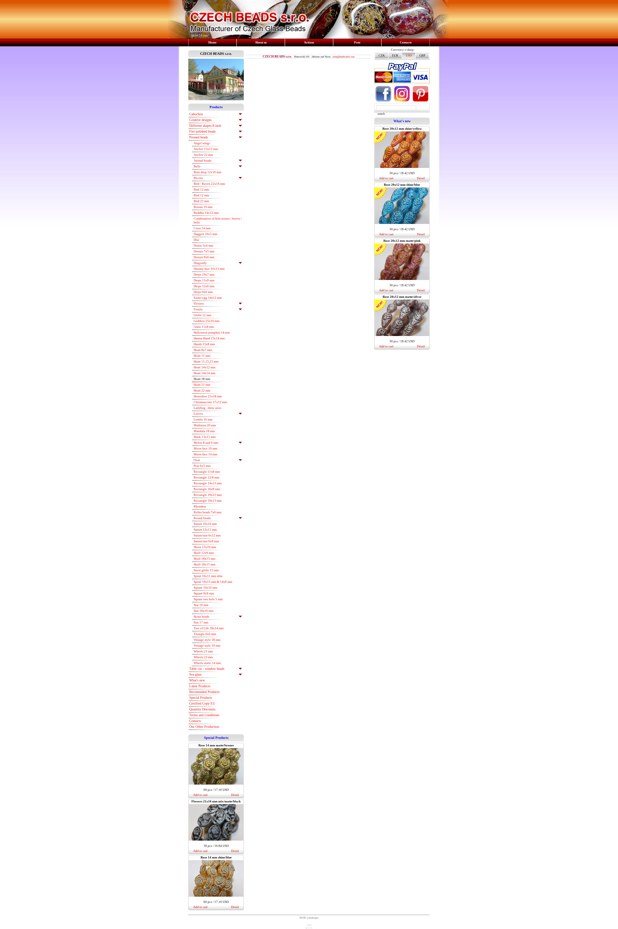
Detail (235, 795)
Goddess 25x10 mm (206, 321)
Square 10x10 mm (205, 587)
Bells (197, 166)
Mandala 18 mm (204, 431)
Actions (309, 42)
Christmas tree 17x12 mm (210, 402)
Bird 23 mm (201, 201)
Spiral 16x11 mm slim (208, 576)
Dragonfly (200, 263)
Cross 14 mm (202, 228)
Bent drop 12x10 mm (207, 172)
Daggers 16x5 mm (205, 234)
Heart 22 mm (202, 390)
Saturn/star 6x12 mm (207, 535)
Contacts (406, 42)
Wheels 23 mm (203, 657)
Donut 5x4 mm (203, 245)
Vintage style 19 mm (207, 645)
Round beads (202, 518)
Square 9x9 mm (204, 593)
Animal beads (202, 160)
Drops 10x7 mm (204, 274)
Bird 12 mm (201, 189)
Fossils (198, 309)
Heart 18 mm (202, 379)
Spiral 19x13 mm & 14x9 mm (213, 582)
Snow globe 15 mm (206, 570)
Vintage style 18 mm (207, 640)
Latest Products (199, 686)
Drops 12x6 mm (204, 286)
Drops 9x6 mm (203, 292)
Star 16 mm (201, 605)
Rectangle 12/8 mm (206, 477)
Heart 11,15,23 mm (206, 361)
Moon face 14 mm (205, 454)
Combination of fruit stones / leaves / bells (218, 220)
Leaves (198, 413)
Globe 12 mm (202, 315)
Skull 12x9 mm (204, 553)
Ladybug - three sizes (207, 408)
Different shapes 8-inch (205, 126)
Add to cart (200, 795)
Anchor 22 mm (203, 155)
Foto (357, 42)
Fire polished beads (202, 131)
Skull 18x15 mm (204, 558)
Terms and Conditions (204, 715)
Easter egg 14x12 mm (208, 298)
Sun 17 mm (201, 622)
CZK (382, 55)
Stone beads (201, 616)
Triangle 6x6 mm (205, 634)
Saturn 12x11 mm (205, 529)
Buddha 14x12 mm (206, 212)
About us (261, 42)
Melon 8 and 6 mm (206, 442)
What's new (197, 680)
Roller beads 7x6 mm (207, 512)
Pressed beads (198, 137)
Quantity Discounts (202, 709)
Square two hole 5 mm (208, 599)
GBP (422, 55)
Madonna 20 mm (205, 425)
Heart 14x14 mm (204, 373)
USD (409, 55)
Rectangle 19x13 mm (208, 500)
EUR (395, 55)
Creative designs (200, 120)
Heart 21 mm (202, 384)
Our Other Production (204, 727)
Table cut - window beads (206, 669)
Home (212, 42)
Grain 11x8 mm (204, 327)
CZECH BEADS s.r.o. (216, 54)
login (309, 925)
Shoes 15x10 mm (205, 547)
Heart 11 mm (202, 355)
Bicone (198, 178)
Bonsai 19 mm (203, 207)
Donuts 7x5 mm (204, 251)
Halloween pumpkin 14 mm (212, 332)
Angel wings (202, 143)
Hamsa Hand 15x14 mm (209, 338)
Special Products (200, 698)
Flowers (199, 303)
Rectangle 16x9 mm (207, 489)
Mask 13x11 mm (205, 437)
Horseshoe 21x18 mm (208, 396)
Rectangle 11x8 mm (207, 471)
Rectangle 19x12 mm (208, 495)
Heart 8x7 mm (203, 350)
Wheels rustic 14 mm (207, 663)
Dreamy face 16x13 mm (209, 269)
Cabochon (196, 114)
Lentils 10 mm (203, 419)
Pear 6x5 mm (202, 466)
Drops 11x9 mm (204, 280)
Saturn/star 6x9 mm (206, 541)
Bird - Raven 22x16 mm (209, 184)
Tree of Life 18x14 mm (209, 628)
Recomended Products (204, 692)
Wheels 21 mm (203, 651)
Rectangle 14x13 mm (208, 483)
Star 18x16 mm (203, 611)
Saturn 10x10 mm (205, 524)
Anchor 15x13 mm (206, 149)
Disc (196, 240)
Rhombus (200, 506)
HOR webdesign (309, 917)
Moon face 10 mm (205, 448)
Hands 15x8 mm (204, 344)
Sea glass (195, 674)
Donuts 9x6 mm (204, 257)
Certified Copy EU (202, 703)
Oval (197, 460)
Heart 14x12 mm (204, 367)
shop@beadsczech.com (344, 56)
